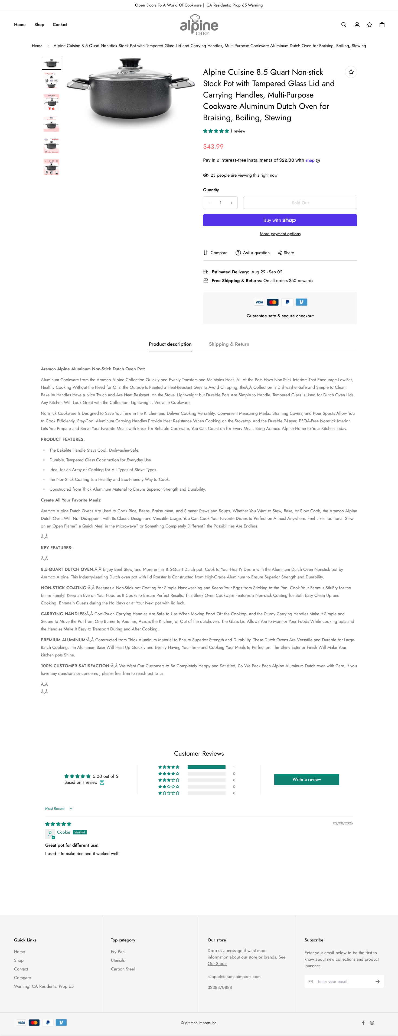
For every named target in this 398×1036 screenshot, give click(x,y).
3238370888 (220, 987)
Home (20, 24)
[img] (58, 824)
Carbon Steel (123, 969)
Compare (22, 978)
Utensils (118, 960)
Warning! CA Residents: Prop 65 (44, 986)
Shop (39, 24)
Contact (60, 24)
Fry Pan (118, 951)
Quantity (211, 190)
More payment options (280, 234)
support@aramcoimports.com (234, 976)
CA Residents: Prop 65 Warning (235, 5)
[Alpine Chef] (199, 24)
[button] (216, 131)
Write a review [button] (306, 779)
